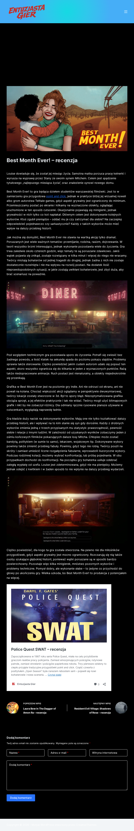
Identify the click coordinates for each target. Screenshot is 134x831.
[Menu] (125, 11)
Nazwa (14, 752)
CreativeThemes (86, 824)
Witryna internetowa (104, 752)
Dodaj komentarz (20, 764)
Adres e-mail (59, 752)
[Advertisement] (67, 49)
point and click (56, 196)
